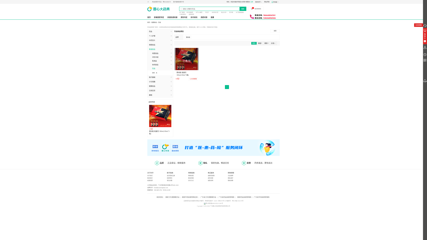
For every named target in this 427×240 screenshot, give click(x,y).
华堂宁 (207, 12)
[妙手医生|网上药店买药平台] (158, 8)
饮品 (159, 22)
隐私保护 (230, 178)
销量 (259, 43)
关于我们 (150, 175)
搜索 (242, 9)
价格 (272, 43)
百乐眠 (231, 12)
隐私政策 (230, 180)
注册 (251, 2)
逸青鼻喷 (191, 14)
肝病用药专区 (159, 17)
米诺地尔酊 (215, 12)
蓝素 (212, 17)
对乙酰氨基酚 (240, 12)
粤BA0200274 (155, 2)
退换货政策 (211, 175)
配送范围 (191, 178)
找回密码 (169, 178)
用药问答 (204, 17)
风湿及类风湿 (172, 17)
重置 (275, 31)
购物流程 (191, 175)
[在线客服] (425, 25)
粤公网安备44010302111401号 (214, 203)
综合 (254, 43)
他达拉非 (223, 12)
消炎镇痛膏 (189, 12)
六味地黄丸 (182, 14)
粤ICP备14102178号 (238, 201)
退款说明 (210, 180)
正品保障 (230, 175)
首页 (149, 17)
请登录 (248, 2)
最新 (266, 43)
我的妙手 (258, 2)
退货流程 (210, 178)
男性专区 (184, 17)
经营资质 (150, 180)
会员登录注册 (171, 175)
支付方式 (191, 180)
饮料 (153, 73)
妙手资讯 (194, 17)
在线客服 (418, 25)
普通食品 (154, 22)
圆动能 (188, 37)
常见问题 (169, 180)
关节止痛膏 (199, 12)
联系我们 (150, 178)
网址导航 (267, 2)
